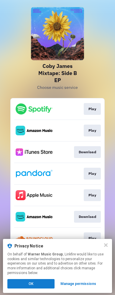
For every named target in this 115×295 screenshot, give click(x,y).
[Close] (106, 245)
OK (31, 284)
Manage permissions (78, 284)
